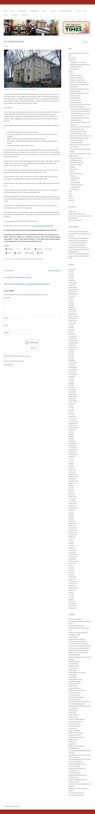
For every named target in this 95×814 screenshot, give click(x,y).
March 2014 (71, 601)
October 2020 (72, 425)
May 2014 (71, 597)
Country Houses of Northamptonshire (79, 648)
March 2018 (71, 494)
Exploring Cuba (72, 670)
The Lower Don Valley (75, 164)
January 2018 (72, 499)
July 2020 (70, 432)
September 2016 (72, 534)
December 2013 (72, 608)
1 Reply (6, 46)
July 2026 (70, 271)
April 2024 (71, 331)
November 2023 (72, 343)
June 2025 (71, 300)
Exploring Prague (73, 686)
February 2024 (72, 336)
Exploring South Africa (74, 688)
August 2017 (71, 510)
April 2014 (71, 599)
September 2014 (72, 588)
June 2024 (71, 327)
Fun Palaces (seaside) (74, 695)
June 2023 (71, 354)
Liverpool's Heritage (74, 724)
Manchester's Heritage (23, 259)
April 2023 (71, 358)
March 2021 (71, 414)
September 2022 (72, 374)
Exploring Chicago (73, 668)
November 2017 (72, 503)
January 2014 (72, 605)
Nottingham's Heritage (74, 735)
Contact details (74, 189)
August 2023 (71, 349)
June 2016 (71, 541)
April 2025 (71, 305)
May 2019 (71, 463)
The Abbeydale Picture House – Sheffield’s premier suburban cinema (78, 256)
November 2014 (72, 583)
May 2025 (71, 303)
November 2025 (72, 289)
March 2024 (71, 334)
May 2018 (71, 490)
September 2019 (72, 454)
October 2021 (72, 398)
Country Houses (72, 637)
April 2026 (71, 278)
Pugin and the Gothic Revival (76, 737)
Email (6, 325)
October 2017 (72, 505)
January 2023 (72, 365)
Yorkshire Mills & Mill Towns (76, 793)
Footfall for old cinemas (74, 220)
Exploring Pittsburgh (74, 683)
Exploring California (73, 666)
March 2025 (71, 307)
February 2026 (72, 282)
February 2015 (72, 577)
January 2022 (72, 392)
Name (6, 318)
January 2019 (72, 472)
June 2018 (71, 487)
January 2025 (72, 311)
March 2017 (71, 521)
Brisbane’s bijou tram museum (76, 213)
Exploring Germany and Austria (77, 672)
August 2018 (71, 483)
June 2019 (71, 461)
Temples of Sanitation (77, 142)
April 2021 (71, 412)
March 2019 (71, 467)
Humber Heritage (73, 715)
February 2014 (72, 603)
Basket (6, 15)
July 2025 (70, 298)
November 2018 (72, 476)
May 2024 (71, 329)
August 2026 (71, 269)
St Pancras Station (75, 98)
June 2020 (71, 434)
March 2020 (71, 441)
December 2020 (72, 421)
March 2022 (71, 387)
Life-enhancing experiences (75, 721)
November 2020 (72, 423)
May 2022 (71, 383)
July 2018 (70, 485)
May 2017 (71, 516)
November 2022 (72, 369)
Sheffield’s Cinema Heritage (77, 80)
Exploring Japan (72, 677)
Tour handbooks (74, 69)
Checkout (15, 15)
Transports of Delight (74, 766)
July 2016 (70, 539)
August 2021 (71, 403)
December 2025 (72, 287)
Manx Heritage (72, 728)
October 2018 (72, 478)
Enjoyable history (73, 218)
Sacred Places (72, 744)
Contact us (25, 15)
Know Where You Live (76, 160)
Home (5, 11)
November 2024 (72, 316)
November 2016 (72, 530)
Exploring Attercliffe (73, 661)
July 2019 (70, 458)
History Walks (22, 11)
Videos (44, 11)
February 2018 (72, 496)
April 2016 (71, 545)
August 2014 (71, 590)
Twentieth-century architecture (77, 768)
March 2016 (71, 548)
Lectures (53, 11)
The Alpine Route (54, 270)
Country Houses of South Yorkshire (78, 652)
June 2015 (71, 568)
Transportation (74, 169)
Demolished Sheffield (75, 66)
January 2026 (72, 285)
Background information (76, 173)
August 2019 (71, 456)
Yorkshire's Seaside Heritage (76, 795)
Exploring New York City (75, 679)
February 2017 (72, 523)
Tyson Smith (8, 270)
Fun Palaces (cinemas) (74, 692)
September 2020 (72, 427)
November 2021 (72, 396)
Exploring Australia (73, 663)
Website (6, 332)
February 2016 (72, 550)
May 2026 (71, 276)
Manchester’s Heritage (76, 102)
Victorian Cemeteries (76, 140)
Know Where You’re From (77, 162)
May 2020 (71, 436)
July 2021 (70, 405)
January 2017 (72, 525)
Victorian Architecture (74, 773)
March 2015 (71, 574)
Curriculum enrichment (76, 158)
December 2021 (72, 394)
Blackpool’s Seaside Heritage (78, 131)
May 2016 (71, 543)
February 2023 (72, 363)
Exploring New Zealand (74, 681)
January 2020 (72, 445)
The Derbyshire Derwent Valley (78, 82)
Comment (7, 297)
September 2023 (72, 347)
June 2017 (71, 514)
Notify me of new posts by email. (14, 361)
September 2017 (72, 507)
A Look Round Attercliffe (76, 78)
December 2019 (72, 447)
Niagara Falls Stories (74, 730)
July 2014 (70, 592)
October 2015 (72, 559)
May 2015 (71, 570)
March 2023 (71, 360)
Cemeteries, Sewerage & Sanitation (78, 632)
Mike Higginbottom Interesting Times (78, 53)
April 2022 (71, 385)
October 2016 (72, 532)
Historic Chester (72, 710)
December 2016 (72, 527)
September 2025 (72, 294)
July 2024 (70, 325)
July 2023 (70, 352)
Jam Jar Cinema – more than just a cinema (79, 216)
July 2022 (70, 378)
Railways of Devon (73, 739)
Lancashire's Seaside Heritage (76, 719)
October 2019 (72, 452)
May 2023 (71, 356)
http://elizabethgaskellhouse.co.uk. (43, 226)
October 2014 (72, 585)
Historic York (72, 712)
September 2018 (72, 481)
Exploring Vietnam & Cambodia (77, 690)
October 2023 (72, 345)
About (78, 11)
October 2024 (72, 318)
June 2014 (71, 594)
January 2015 (72, 579)
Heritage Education (66, 11)
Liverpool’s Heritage (75, 100)
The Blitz (72, 171)
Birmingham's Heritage (74, 619)
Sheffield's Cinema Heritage (76, 746)
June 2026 (71, 274)
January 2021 (72, 418)
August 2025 (71, 296)
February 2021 (72, 416)
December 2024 (72, 314)
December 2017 (72, 501)
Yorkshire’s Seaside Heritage (78, 133)
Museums (73, 180)
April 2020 (71, 438)
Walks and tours (75, 187)
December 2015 (72, 554)
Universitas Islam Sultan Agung (76, 242)
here (55, 230)
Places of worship (75, 182)
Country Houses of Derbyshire (76, 639)
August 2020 (71, 429)
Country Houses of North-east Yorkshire (79, 646)
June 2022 (71, 380)
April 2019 (71, 465)
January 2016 (72, 552)
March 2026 (71, 280)
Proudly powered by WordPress (12, 806)
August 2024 (71, 323)
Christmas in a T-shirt (74, 634)
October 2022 (72, 372)
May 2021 (71, 409)
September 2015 (72, 561)
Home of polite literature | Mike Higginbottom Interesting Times (30, 284)
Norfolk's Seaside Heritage (75, 732)
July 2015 (70, 565)
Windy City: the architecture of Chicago (80, 153)
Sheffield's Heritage (73, 748)
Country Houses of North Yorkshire (78, 643)
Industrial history (73, 717)
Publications (34, 11)
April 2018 (71, 492)
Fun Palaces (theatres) (74, 699)
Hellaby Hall (71, 211)
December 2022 (72, 367)
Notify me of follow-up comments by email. (17, 356)
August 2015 (71, 563)
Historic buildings (75, 178)
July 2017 (70, 512)
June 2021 (71, 407)
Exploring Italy (72, 675)
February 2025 (72, 309)
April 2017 (71, 519)
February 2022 (72, 389)
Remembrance (72, 741)
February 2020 (72, 443)
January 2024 (72, 338)
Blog (12, 11)
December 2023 (72, 340)
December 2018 (72, 474)
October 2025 (72, 291)
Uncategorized (72, 770)
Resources (72, 176)
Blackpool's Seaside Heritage (76, 626)
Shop (85, 11)
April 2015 (71, 572)
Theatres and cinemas (77, 184)
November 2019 (72, 450)
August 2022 (71, 376)
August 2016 (71, 536)
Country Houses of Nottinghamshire (78, 650)
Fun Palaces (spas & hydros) (76, 697)
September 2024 (72, 320)
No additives (83, 240)
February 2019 (72, 470)
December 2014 (72, 581)
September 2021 (72, 401)
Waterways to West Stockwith (76, 245)
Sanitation (72, 167)
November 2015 (72, 556)
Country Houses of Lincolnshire (77, 641)
